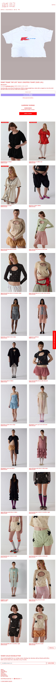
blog (19, 9)
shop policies (4, 671)
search (2, 672)
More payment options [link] (28, 97)
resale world (4, 675)
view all (51, 648)
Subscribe (51, 663)
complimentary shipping (9, 86)
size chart (3, 673)
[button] (28, 46)
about (2, 669)
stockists (3, 670)
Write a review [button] (28, 113)
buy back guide (4, 676)
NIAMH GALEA (8, 681)
